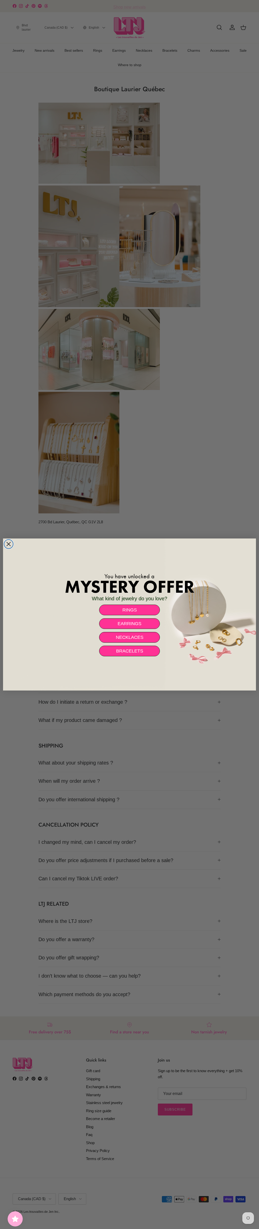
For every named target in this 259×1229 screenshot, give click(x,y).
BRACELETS (129, 651)
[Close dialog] (8, 544)
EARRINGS (129, 623)
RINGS (129, 609)
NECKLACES (129, 637)
